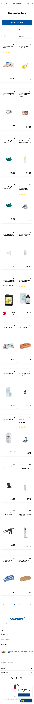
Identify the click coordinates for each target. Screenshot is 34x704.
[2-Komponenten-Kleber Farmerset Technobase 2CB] (25, 532)
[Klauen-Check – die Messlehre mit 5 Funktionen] (25, 66)
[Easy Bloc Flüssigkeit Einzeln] (25, 392)
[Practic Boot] (9, 485)
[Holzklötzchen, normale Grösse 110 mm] (25, 206)
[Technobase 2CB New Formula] (25, 485)
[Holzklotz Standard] (25, 346)
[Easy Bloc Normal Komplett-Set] (9, 112)
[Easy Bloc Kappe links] (9, 159)
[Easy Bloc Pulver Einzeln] (25, 252)
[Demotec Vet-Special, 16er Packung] (25, 113)
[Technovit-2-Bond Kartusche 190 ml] (25, 159)
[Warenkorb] (31, 3)
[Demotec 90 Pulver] (9, 438)
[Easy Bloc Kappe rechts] (9, 205)
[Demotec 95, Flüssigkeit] (25, 298)
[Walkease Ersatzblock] (9, 578)
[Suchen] (28, 3)
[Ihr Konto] (6, 3)
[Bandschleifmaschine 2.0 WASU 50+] (25, 439)
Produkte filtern (17, 22)
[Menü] (2, 3)
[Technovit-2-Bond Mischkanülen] (9, 252)
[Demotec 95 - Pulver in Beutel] (9, 392)
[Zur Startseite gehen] (17, 3)
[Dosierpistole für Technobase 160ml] (9, 531)
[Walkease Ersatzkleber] (9, 346)
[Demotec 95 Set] (9, 64)
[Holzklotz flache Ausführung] (25, 578)
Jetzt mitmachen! (24, 695)
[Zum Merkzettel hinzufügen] (13, 44)
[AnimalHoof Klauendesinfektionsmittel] (9, 300)
